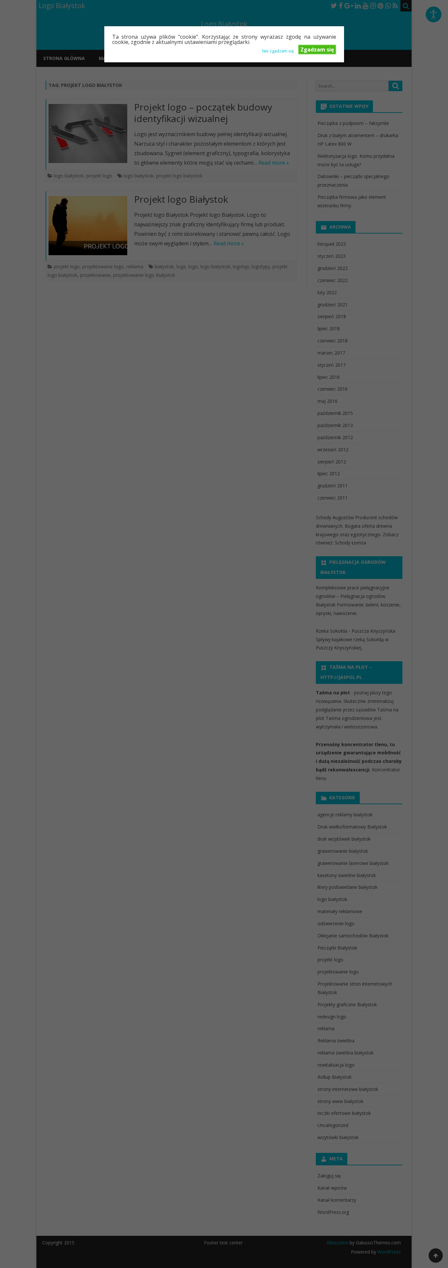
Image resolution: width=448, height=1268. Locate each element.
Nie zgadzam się (278, 50)
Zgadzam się (317, 49)
